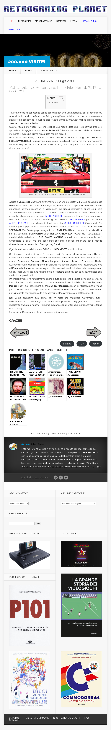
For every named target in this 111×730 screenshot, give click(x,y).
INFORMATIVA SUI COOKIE (66, 718)
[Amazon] (29, 568)
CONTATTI (14, 720)
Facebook (61, 478)
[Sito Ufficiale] (81, 566)
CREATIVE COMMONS (37, 718)
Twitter (66, 478)
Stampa (67, 343)
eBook (95, 343)
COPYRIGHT (15, 718)
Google (56, 478)
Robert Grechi (48, 87)
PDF (82, 343)
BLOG (28, 70)
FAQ (86, 718)
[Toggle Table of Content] (60, 98)
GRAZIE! (54, 102)
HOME (12, 70)
